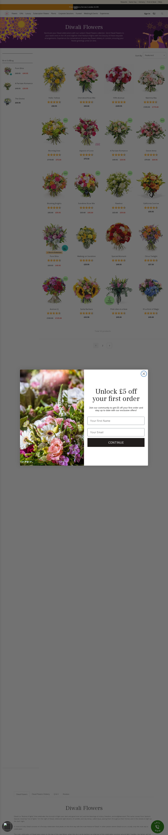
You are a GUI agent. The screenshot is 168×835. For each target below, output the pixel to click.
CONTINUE (116, 442)
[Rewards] (7, 826)
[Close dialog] (144, 374)
